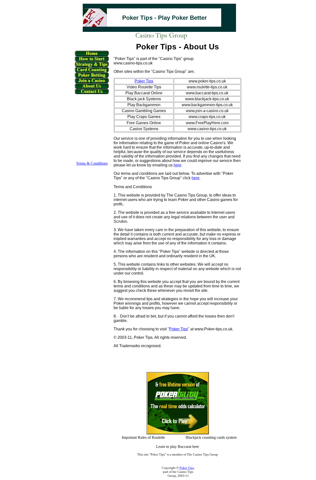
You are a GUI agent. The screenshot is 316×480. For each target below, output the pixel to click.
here (177, 165)
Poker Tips (178, 329)
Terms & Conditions (92, 163)
